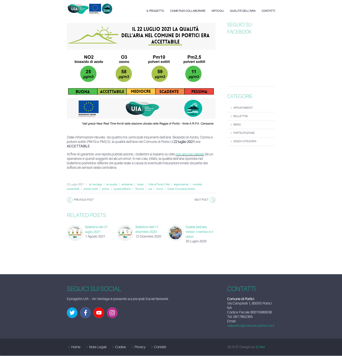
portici (105, 188)
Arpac (140, 184)
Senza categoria (244, 141)
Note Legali (98, 347)
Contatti (160, 347)
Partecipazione (244, 133)
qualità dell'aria (122, 188)
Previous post (84, 199)
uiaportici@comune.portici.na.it (250, 326)
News (237, 124)
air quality (111, 184)
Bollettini (240, 116)
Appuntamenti (243, 107)
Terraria (139, 188)
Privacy (140, 347)
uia (150, 188)
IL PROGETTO (155, 10)
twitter (72, 312)
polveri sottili (91, 188)
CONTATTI (268, 10)
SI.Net (260, 347)
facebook (85, 312)
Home (76, 347)
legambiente (181, 184)
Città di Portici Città (159, 184)
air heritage (95, 184)
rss (112, 312)
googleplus (99, 312)
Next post (201, 199)
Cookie (120, 347)
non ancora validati (189, 154)
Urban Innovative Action (181, 188)
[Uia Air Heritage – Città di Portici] (90, 6)
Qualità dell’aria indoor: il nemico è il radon (199, 231)
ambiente (127, 184)
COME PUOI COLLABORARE (187, 10)
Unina (159, 188)
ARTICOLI (217, 10)
